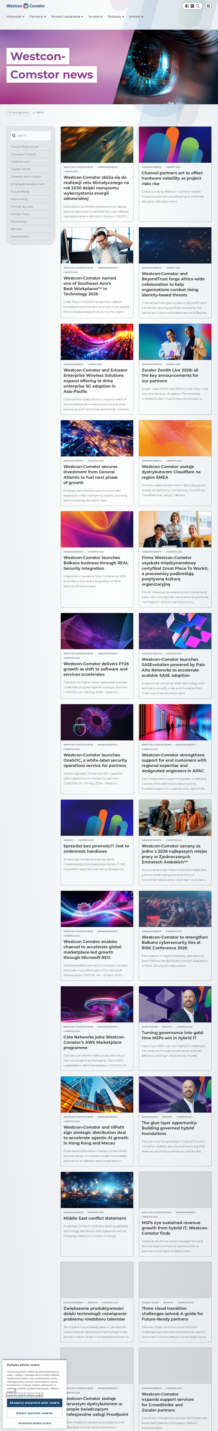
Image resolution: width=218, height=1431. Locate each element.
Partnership (19, 221)
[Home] (25, 6)
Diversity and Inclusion (26, 176)
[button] (187, 6)
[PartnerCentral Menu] (208, 6)
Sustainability (20, 236)
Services (16, 229)
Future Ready (20, 191)
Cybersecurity (20, 161)
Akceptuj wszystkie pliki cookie (35, 1402)
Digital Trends (20, 169)
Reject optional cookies (34, 1413)
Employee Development (28, 184)
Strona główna (18, 112)
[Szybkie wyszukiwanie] (197, 6)
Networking (19, 199)
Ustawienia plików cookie (34, 1423)
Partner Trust (20, 214)
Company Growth (23, 154)
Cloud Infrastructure (25, 146)
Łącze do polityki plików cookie (24, 1395)
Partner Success (22, 206)
